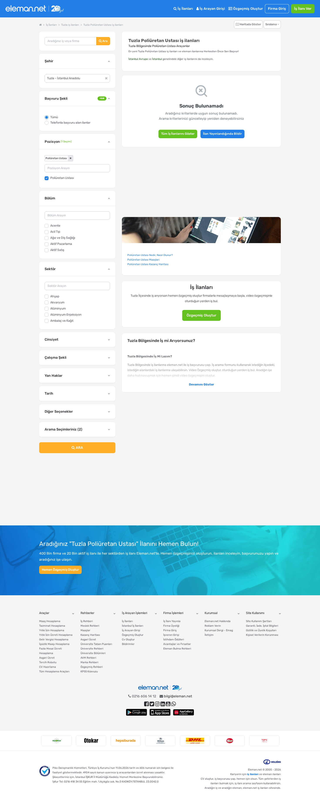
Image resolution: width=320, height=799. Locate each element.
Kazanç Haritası (90, 634)
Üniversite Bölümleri (93, 653)
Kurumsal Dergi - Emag (219, 630)
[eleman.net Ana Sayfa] (40, 24)
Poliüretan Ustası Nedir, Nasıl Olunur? (150, 255)
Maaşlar (85, 630)
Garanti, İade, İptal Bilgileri (262, 625)
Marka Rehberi (89, 662)
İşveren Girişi (171, 634)
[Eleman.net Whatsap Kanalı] (173, 704)
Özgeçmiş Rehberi (92, 666)
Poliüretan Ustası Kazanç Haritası (147, 264)
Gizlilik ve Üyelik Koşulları (261, 630)
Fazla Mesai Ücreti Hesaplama (50, 651)
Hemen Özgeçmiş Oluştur (60, 570)
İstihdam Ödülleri (173, 639)
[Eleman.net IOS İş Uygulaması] (160, 712)
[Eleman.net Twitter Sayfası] (152, 704)
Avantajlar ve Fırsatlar (177, 644)
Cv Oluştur (128, 639)
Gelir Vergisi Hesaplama (53, 639)
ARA (79, 448)
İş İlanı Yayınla (171, 621)
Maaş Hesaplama (49, 621)
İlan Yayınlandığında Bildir (222, 134)
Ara (105, 41)
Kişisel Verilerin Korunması (262, 634)
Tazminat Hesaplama (52, 625)
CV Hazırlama (47, 666)
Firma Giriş (277, 9)
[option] (56, 740)
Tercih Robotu (47, 662)
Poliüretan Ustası (62, 178)
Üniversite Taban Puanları (96, 644)
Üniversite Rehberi (92, 648)
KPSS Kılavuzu (89, 671)
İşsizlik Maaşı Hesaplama (54, 644)
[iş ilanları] (34, 9)
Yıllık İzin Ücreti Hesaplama (55, 634)
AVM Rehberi (88, 657)
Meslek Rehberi (90, 625)
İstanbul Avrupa (138, 59)
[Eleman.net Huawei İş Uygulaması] (183, 712)
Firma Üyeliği (171, 625)
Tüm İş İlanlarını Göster (178, 134)
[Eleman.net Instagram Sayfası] (157, 704)
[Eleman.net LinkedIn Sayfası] (162, 704)
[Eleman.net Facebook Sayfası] (146, 704)
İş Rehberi (87, 621)
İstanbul (157, 59)
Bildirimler (128, 644)
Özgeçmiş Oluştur (247, 9)
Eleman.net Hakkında (218, 621)
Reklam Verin (213, 625)
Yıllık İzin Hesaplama (51, 630)
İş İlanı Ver (303, 9)
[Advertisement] (77, 491)
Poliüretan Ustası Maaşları (143, 259)
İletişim (209, 634)
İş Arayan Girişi (212, 9)
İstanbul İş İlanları (132, 625)
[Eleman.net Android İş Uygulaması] (136, 712)
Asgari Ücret (47, 657)
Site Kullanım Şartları (259, 621)
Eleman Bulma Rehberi (177, 648)
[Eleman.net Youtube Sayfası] (168, 704)
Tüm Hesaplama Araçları (54, 671)
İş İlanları (185, 9)
